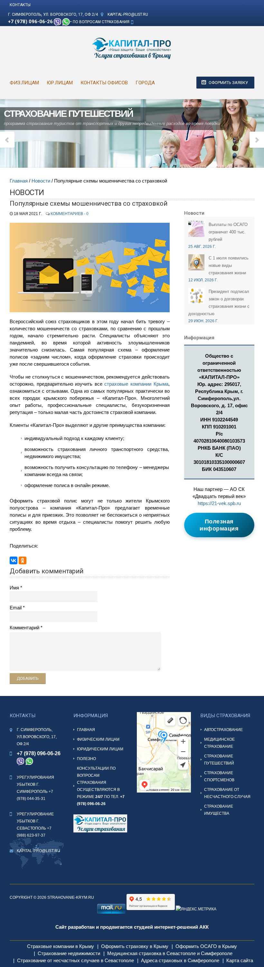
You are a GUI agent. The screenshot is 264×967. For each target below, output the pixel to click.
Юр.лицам (60, 83)
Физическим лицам (98, 739)
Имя (14, 587)
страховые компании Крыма (136, 384)
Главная (19, 180)
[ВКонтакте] (13, 560)
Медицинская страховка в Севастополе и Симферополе (169, 953)
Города (145, 83)
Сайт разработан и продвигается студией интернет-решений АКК (132, 927)
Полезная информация (219, 525)
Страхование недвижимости (69, 953)
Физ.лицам (24, 83)
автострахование (223, 730)
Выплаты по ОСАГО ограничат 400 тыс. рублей (228, 232)
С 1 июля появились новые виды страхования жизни (229, 265)
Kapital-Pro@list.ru (38, 851)
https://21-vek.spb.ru (219, 503)
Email (16, 607)
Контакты (20, 5)
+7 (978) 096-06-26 (30, 21)
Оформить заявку (228, 82)
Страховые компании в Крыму (60, 946)
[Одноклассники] (22, 560)
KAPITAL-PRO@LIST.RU (128, 14)
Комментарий (24, 627)
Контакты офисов (104, 83)
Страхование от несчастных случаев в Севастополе (75, 960)
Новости (41, 180)
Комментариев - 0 (70, 213)
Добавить (28, 678)
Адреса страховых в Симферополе (180, 960)
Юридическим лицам (100, 749)
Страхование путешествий (68, 113)
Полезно (86, 758)
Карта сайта (239, 960)
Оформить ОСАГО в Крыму (206, 946)
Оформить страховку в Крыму (134, 946)
